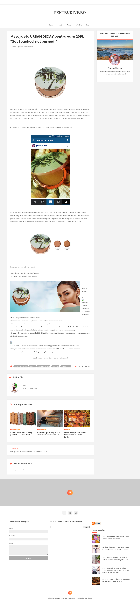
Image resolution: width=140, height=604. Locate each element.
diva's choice (15, 429)
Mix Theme (88, 598)
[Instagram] (108, 77)
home (51, 25)
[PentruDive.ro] (117, 77)
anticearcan (41, 429)
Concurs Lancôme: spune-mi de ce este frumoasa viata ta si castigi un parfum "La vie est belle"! (115, 570)
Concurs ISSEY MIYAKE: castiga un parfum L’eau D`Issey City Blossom (115, 559)
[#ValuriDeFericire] (114, 77)
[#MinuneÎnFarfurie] (111, 77)
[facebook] (64, 513)
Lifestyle (79, 25)
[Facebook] (121, 77)
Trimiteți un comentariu (18, 470)
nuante (32, 366)
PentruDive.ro (70, 12)
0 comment (29, 47)
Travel (69, 25)
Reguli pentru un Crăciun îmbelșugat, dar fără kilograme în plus (116, 580)
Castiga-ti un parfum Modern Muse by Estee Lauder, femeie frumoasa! (115, 548)
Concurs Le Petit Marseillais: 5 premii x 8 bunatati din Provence (116, 538)
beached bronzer (21, 366)
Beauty (60, 25)
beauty (67, 429)
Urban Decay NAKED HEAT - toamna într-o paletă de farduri (75, 435)
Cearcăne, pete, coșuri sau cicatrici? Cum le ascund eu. (48, 434)
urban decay (66, 366)
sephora (56, 366)
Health (88, 25)
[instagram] (70, 513)
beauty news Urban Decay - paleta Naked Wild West (21, 434)
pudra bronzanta (44, 366)
